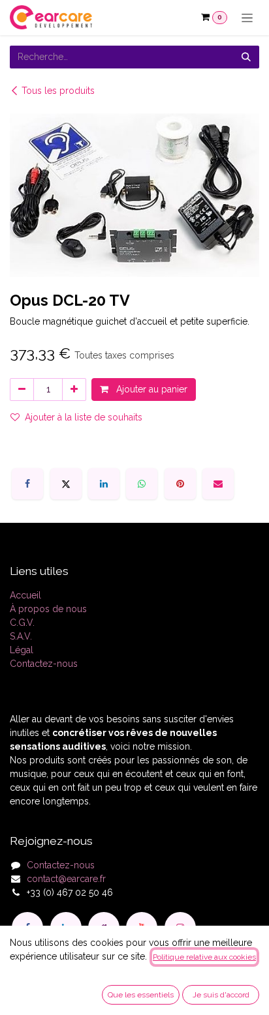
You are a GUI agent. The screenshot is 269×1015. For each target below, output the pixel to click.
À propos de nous (48, 609)
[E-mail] (218, 483)
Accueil (25, 595)
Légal (21, 650)
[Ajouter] (74, 389)
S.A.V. (21, 636)
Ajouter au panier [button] (150, 389)
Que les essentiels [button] (141, 994)
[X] (66, 483)
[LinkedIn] (103, 483)
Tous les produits (58, 90)
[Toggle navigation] (247, 17)
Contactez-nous (44, 663)
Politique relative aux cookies (204, 957)
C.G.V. (22, 622)
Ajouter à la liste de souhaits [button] (83, 417)
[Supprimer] (22, 389)
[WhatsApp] (141, 483)
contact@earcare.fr (66, 879)
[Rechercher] (246, 57)
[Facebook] (27, 483)
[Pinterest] (180, 483)
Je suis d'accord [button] (221, 994)
